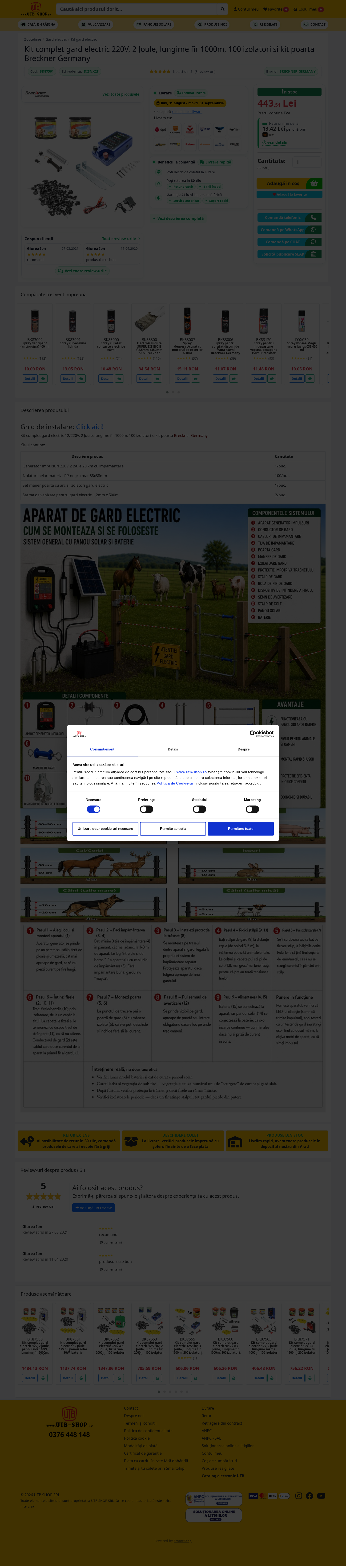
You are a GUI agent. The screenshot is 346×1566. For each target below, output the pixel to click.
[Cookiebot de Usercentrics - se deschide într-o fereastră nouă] (253, 733)
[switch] (146, 809)
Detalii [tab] (173, 749)
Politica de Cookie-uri (175, 783)
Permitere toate (240, 829)
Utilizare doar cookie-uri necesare (105, 829)
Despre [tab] (244, 749)
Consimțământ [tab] (102, 749)
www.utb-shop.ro (192, 772)
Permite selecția (173, 829)
